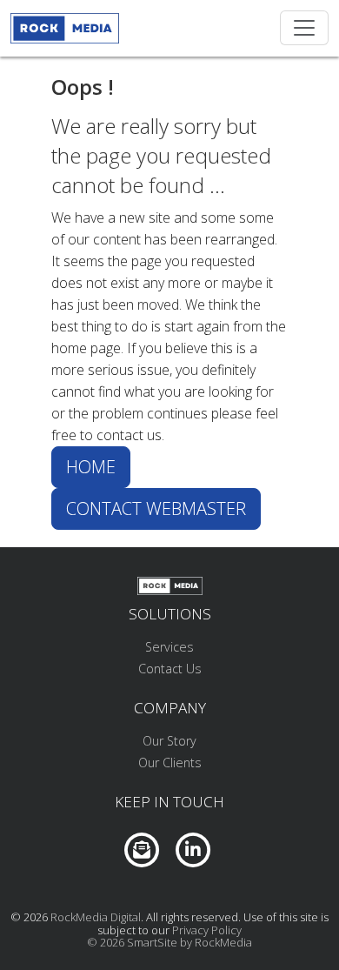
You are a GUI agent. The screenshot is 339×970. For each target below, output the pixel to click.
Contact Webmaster (156, 508)
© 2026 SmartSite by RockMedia (169, 942)
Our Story (169, 741)
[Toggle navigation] (304, 27)
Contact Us (170, 668)
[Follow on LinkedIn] (193, 848)
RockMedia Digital (95, 917)
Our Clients (170, 762)
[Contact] (141, 848)
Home (91, 466)
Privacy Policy (207, 930)
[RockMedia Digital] (64, 28)
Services (169, 647)
